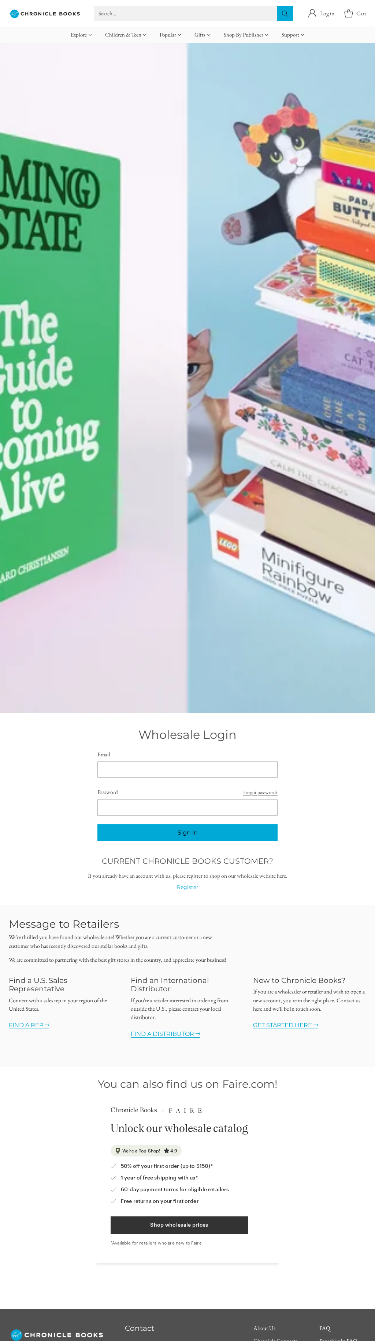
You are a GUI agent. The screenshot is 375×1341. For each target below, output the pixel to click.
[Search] (285, 13)
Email (103, 754)
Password (107, 792)
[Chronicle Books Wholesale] (45, 13)
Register (187, 887)
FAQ (324, 1328)
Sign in (188, 832)
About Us (264, 1328)
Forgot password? (260, 792)
